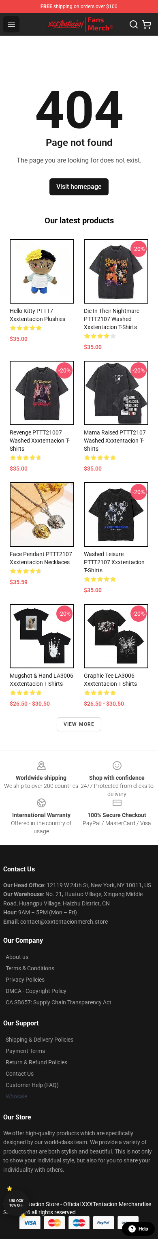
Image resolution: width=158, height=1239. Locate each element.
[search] (134, 24)
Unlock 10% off (16, 1203)
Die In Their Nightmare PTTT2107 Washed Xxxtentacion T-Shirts (111, 319)
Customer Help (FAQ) (32, 1085)
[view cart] (147, 24)
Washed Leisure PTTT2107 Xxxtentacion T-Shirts (114, 562)
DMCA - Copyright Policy (36, 991)
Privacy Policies (25, 979)
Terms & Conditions (30, 968)
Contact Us (20, 1073)
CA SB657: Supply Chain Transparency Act (58, 1002)
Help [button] (143, 1229)
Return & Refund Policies (36, 1062)
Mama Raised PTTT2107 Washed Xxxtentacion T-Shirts (115, 440)
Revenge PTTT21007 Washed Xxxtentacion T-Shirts (40, 440)
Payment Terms (25, 1051)
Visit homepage (79, 186)
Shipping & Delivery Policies (39, 1039)
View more (79, 724)
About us (17, 957)
